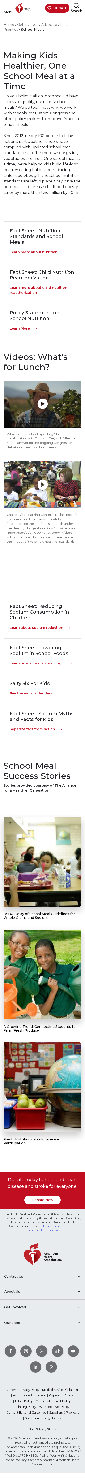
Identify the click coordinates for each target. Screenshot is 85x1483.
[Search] (76, 6)
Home (9, 24)
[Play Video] (42, 404)
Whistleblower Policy (54, 1407)
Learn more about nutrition (34, 252)
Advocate (49, 24)
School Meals (32, 29)
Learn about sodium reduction (36, 627)
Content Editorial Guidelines (26, 1412)
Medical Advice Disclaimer (60, 1390)
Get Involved (27, 24)
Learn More (20, 328)
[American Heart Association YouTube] (73, 1351)
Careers (10, 1390)
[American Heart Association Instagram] (26, 1351)
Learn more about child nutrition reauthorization (38, 290)
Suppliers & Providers (64, 1412)
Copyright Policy (61, 1395)
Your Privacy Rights (42, 1429)
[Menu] (8, 7)
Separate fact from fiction (32, 729)
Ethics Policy (24, 1401)
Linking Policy (26, 1407)
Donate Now (42, 1200)
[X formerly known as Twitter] (41, 1351)
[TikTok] (57, 1351)
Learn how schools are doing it (37, 663)
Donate (60, 8)
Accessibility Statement (29, 1395)
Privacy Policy (29, 1390)
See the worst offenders (31, 693)
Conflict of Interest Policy (53, 1401)
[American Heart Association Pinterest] (51, 1367)
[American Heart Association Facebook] (10, 1351)
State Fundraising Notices (43, 1418)
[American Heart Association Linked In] (36, 1367)
